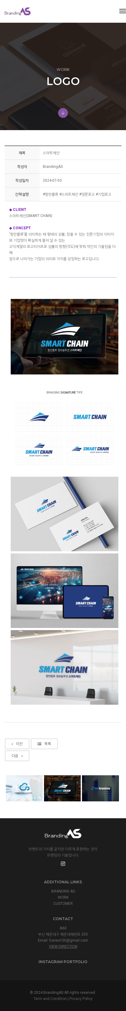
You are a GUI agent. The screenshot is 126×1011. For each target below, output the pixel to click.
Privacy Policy (81, 999)
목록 (47, 744)
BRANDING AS (63, 891)
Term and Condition (50, 999)
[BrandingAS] (18, 11)
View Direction (63, 946)
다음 (15, 755)
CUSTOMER (63, 903)
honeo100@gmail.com (68, 940)
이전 (19, 744)
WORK (63, 897)
